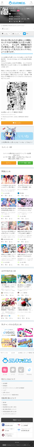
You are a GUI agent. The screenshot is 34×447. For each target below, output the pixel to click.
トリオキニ (9, 435)
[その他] (27, 33)
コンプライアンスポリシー (9, 414)
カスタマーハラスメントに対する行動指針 (13, 388)
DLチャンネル (17, 2)
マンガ (22, 21)
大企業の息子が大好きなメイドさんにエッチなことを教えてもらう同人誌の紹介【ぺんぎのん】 (25, 211)
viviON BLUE (25, 430)
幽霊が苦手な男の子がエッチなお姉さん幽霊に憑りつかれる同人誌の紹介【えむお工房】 (25, 234)
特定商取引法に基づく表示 (9, 407)
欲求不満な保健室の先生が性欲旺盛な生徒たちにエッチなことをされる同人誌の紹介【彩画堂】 (8, 211)
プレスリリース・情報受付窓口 (11, 394)
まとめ (13, 352)
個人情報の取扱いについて (9, 409)
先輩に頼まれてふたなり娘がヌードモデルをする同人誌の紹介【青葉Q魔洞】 (25, 257)
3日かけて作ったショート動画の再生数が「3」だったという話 (25, 309)
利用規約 (5, 385)
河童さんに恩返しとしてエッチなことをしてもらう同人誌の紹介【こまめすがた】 (8, 257)
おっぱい (6, 28)
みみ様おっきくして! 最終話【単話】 (12, 112)
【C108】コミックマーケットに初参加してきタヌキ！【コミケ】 (8, 286)
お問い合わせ (6, 392)
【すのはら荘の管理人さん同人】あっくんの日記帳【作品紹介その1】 (8, 233)
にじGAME (25, 424)
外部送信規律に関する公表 (9, 411)
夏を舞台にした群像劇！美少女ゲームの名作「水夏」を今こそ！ (25, 286)
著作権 (4, 402)
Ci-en (10, 430)
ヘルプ (4, 390)
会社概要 (5, 383)
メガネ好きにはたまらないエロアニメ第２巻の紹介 (8, 187)
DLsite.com (9, 424)
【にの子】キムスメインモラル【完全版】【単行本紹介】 (25, 187)
